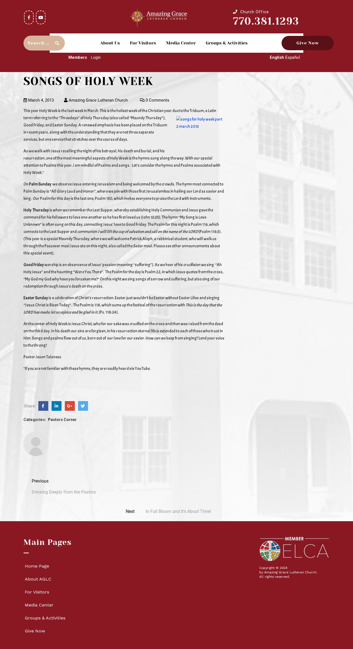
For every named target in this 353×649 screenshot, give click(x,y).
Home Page (37, 566)
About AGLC (38, 579)
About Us (110, 43)
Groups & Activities (227, 43)
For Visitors (143, 43)
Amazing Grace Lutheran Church (98, 100)
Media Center (181, 43)
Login (96, 57)
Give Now (307, 43)
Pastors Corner (62, 419)
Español (292, 57)
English (277, 57)
